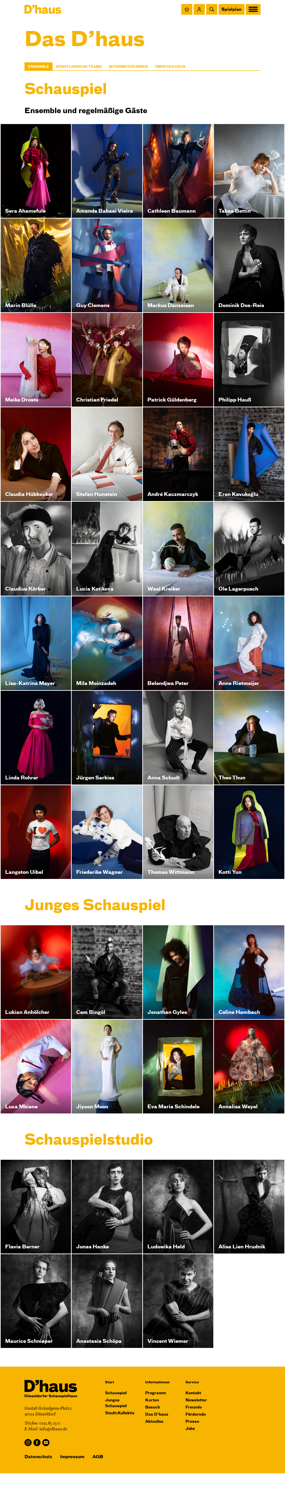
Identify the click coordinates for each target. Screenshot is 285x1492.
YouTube (45, 1442)
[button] (186, 9)
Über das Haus (170, 66)
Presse (192, 1422)
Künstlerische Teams (79, 66)
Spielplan (232, 10)
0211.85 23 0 (49, 1423)
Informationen (157, 1382)
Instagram (28, 1442)
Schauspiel (116, 1393)
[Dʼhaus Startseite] (42, 9)
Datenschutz (38, 1457)
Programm (155, 1393)
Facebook (37, 1442)
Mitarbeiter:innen (128, 66)
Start (109, 1382)
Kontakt (193, 1393)
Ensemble (38, 66)
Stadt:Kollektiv (119, 1413)
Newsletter (196, 1400)
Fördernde (195, 1415)
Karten (152, 1400)
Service (192, 1382)
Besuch (152, 1407)
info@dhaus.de (53, 1429)
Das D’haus (156, 1415)
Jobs (190, 1429)
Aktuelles (154, 1422)
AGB (97, 1457)
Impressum (72, 1457)
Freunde (193, 1407)
